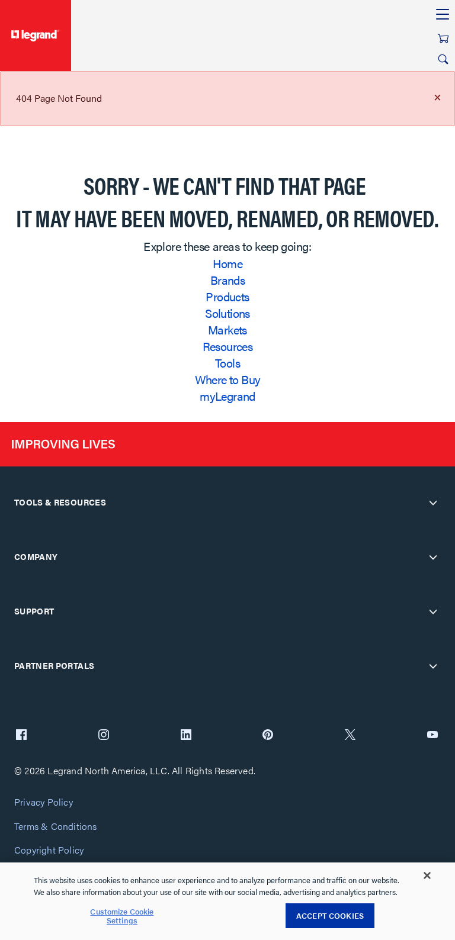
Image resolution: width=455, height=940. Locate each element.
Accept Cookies (330, 915)
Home (228, 263)
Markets (227, 329)
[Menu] (442, 15)
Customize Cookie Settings (121, 916)
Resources (228, 346)
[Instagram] (104, 736)
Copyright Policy (49, 850)
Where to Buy (228, 379)
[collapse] (433, 502)
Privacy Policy (43, 802)
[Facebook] (21, 736)
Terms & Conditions (55, 826)
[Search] (443, 59)
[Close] (427, 875)
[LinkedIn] (186, 736)
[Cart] (443, 38)
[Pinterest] (268, 736)
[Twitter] (350, 736)
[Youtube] (432, 736)
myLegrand (227, 395)
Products (227, 296)
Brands (227, 279)
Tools (227, 362)
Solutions (227, 312)
